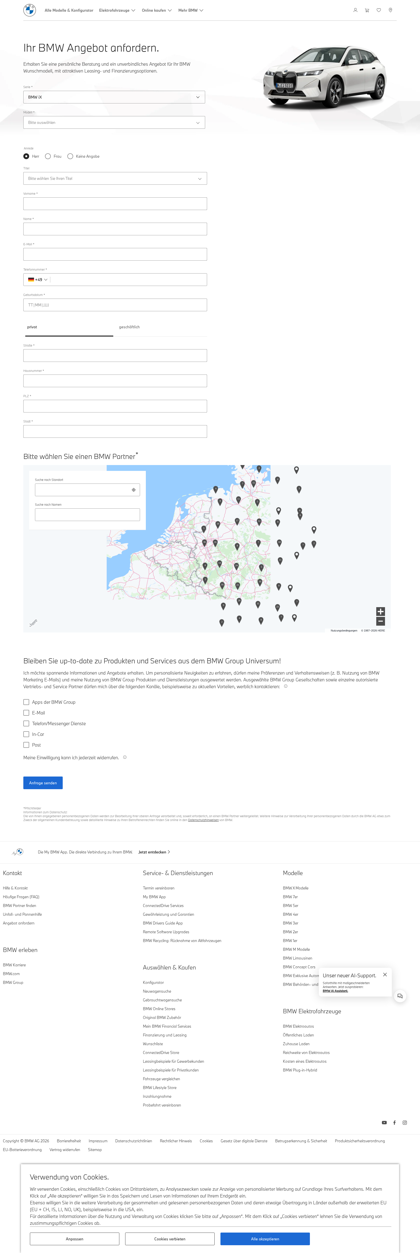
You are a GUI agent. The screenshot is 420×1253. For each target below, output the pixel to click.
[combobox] (87, 490)
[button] (380, 611)
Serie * (28, 87)
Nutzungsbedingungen (344, 630)
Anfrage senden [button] (43, 782)
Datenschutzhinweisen (203, 820)
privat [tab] (32, 326)
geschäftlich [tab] (129, 326)
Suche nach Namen (48, 504)
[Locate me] (133, 490)
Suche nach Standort (49, 480)
